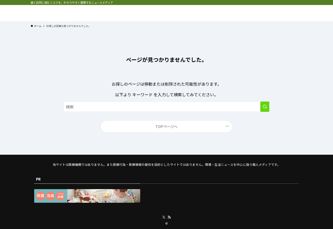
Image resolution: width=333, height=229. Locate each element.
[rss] (169, 217)
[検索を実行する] (264, 106)
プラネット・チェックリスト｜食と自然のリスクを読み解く (74, 13)
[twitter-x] (164, 217)
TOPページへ (166, 126)
